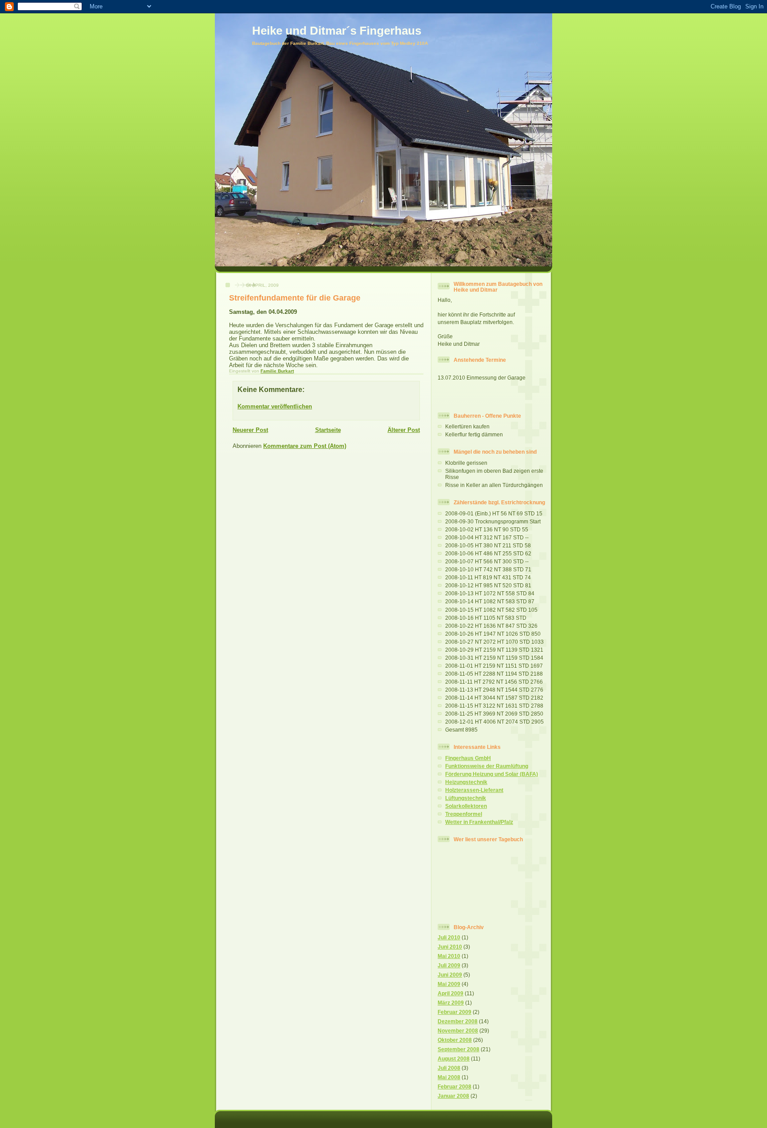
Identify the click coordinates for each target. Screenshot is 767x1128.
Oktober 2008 (455, 1040)
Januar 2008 (453, 1096)
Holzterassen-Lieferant (474, 790)
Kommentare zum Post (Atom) (304, 446)
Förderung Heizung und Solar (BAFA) (491, 774)
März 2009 (451, 1002)
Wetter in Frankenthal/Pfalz (479, 822)
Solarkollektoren (466, 806)
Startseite (328, 430)
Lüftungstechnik (465, 798)
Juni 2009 (450, 975)
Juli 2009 (449, 965)
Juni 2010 (450, 947)
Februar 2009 (454, 1012)
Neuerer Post (250, 430)
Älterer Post (403, 430)
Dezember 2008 (458, 1021)
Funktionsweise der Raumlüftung (486, 766)
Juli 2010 (449, 937)
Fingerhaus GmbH (468, 758)
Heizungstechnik (466, 782)
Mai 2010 (449, 956)
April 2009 (450, 993)
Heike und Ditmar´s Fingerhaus (336, 30)
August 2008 (454, 1058)
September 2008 (458, 1049)
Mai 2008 (449, 1077)
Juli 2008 (449, 1068)
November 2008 (458, 1030)
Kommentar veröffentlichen (274, 406)
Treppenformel (463, 814)
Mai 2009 (449, 984)
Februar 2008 (454, 1086)
